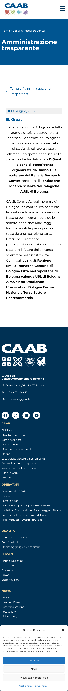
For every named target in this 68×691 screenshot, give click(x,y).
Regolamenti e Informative (19, 468)
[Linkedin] (26, 415)
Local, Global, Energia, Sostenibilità (23, 458)
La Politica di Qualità (14, 537)
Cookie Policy (25, 686)
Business (7, 570)
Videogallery (9, 616)
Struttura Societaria (14, 435)
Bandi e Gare (10, 472)
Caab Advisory (10, 579)
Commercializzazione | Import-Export (25, 515)
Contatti (7, 477)
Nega (34, 669)
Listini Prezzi (9, 565)
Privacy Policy (40, 686)
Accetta (34, 660)
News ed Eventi (12, 602)
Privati (5, 575)
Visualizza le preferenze (34, 677)
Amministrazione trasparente (20, 463)
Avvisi (5, 597)
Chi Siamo (8, 430)
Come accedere (12, 439)
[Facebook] (5, 415)
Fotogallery (9, 611)
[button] (63, 630)
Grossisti (7, 496)
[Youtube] (36, 415)
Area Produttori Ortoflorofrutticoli (23, 519)
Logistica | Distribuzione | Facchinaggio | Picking (32, 510)
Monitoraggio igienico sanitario (21, 547)
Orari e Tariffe (10, 444)
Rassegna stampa (13, 607)
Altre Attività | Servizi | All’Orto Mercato (26, 505)
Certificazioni (10, 542)
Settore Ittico (10, 500)
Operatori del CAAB (14, 491)
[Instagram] (15, 415)
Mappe (6, 453)
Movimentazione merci (16, 449)
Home (6, 30)
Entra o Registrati (12, 560)
